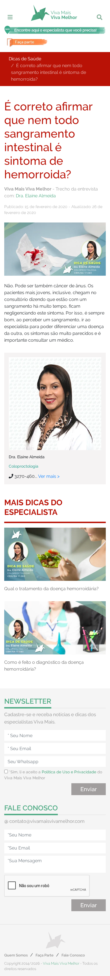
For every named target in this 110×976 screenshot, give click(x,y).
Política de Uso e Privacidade (69, 772)
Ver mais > (49, 476)
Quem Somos (16, 955)
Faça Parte (45, 955)
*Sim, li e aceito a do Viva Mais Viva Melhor (53, 775)
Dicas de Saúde (25, 58)
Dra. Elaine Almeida (36, 195)
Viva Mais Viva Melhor (61, 963)
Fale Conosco (73, 955)
